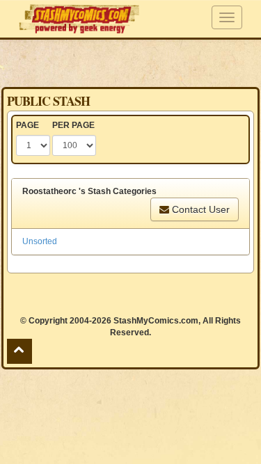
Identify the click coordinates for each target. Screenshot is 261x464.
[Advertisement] (130, 62)
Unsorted (39, 241)
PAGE (27, 125)
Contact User (199, 209)
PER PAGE (73, 125)
